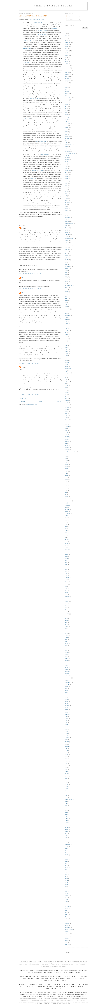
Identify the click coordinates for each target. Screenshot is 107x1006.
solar (66, 166)
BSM (66, 703)
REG (66, 183)
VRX (66, 904)
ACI (66, 204)
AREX (35, 23)
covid (66, 503)
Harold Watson (68, 799)
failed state (67, 53)
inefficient (67, 202)
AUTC (66, 699)
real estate (67, 85)
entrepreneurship (69, 238)
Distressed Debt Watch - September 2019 (33, 16)
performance (68, 144)
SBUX (66, 644)
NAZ (66, 622)
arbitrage (67, 552)
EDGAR (40, 23)
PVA (66, 857)
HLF (66, 791)
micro (66, 208)
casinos (67, 362)
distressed (67, 151)
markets (67, 91)
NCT (66, 833)
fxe (66, 206)
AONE (66, 119)
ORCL (66, 635)
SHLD (66, 176)
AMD (66, 690)
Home (40, 401)
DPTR (66, 750)
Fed (66, 140)
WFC (66, 908)
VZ (66, 547)
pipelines (67, 407)
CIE (66, 317)
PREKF (67, 330)
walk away (67, 944)
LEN (66, 477)
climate (66, 496)
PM (66, 219)
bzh (66, 341)
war (66, 272)
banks (66, 281)
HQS (66, 795)
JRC (66, 533)
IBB (66, 428)
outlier (66, 676)
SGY (66, 646)
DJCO (66, 584)
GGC (66, 134)
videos (66, 149)
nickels (66, 445)
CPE (66, 194)
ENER (66, 179)
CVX (66, 462)
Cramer (67, 582)
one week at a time (42, 30)
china (66, 44)
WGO (66, 191)
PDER (66, 637)
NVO (66, 842)
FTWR (66, 765)
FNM (66, 592)
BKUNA (67, 249)
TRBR (66, 893)
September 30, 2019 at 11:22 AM (30, 273)
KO (66, 535)
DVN (66, 752)
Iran (66, 801)
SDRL (66, 300)
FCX (66, 759)
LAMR (66, 432)
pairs (66, 247)
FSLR (66, 467)
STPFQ (67, 117)
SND (66, 872)
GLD (66, 187)
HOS (66, 424)
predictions (67, 315)
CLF (66, 379)
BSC (66, 571)
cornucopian (68, 501)
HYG (66, 797)
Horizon (67, 426)
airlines (67, 919)
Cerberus (67, 577)
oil (65, 59)
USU (66, 336)
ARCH (66, 411)
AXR (66, 565)
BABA (66, 567)
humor (66, 93)
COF (66, 573)
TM (66, 891)
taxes (66, 289)
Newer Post (22, 401)
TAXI (66, 885)
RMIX (66, 213)
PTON (66, 855)
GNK (66, 132)
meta (66, 287)
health (66, 554)
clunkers (67, 499)
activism (67, 400)
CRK (66, 518)
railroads (67, 447)
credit (66, 46)
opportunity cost (69, 929)
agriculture (67, 266)
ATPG (66, 292)
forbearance (54, 28)
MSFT (66, 324)
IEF (66, 95)
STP (66, 40)
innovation (67, 245)
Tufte (66, 654)
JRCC (66, 142)
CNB (66, 720)
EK (66, 586)
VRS (66, 656)
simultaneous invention (70, 452)
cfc (65, 283)
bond (44, 23)
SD (66, 492)
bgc (66, 665)
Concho (67, 737)
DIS (66, 744)
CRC (42, 155)
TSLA (66, 110)
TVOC (66, 652)
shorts (66, 270)
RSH (66, 48)
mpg (66, 507)
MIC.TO (67, 825)
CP (22, 228)
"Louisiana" (68, 682)
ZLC (66, 917)
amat (66, 921)
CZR (66, 520)
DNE (66, 748)
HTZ (66, 603)
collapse (67, 157)
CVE (66, 226)
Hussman (67, 123)
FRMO (66, 385)
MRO (66, 356)
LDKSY (67, 614)
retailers (67, 449)
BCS (66, 569)
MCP (66, 106)
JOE (66, 473)
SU (66, 215)
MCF (66, 823)
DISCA (67, 746)
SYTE (66, 880)
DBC (66, 740)
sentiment (67, 42)
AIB (66, 456)
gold (66, 258)
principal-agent (68, 343)
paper (66, 931)
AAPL (66, 162)
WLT (66, 89)
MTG (66, 620)
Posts (68, 16)
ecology (67, 923)
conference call (27, 48)
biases (66, 339)
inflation (67, 76)
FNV (66, 763)
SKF (66, 870)
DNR (37, 141)
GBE (66, 121)
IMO (66, 430)
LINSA (67, 818)
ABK (66, 560)
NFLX (66, 172)
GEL (66, 524)
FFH (66, 590)
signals (66, 375)
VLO (66, 396)
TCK (66, 889)
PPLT (66, 543)
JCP (31, 98)
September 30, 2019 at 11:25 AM (30, 288)
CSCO (66, 731)
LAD (66, 612)
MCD (66, 616)
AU (66, 697)
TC (66, 887)
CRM (66, 725)
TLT (66, 57)
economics (67, 74)
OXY (66, 541)
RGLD (66, 392)
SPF (66, 200)
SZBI (66, 882)
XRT (66, 912)
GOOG (66, 296)
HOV (66, 168)
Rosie (66, 867)
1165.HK (67, 684)
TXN (66, 897)
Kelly (66, 814)
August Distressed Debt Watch (36, 19)
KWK (66, 475)
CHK (66, 102)
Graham (67, 420)
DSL (66, 125)
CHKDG (67, 234)
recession (67, 66)
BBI (66, 262)
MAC (66, 820)
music (66, 61)
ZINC (66, 914)
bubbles (67, 51)
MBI (66, 481)
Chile (66, 579)
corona (66, 255)
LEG (66, 816)
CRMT (66, 727)
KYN (66, 810)
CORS (66, 415)
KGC (66, 806)
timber (66, 938)
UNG (66, 902)
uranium (67, 940)
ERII (66, 756)
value (66, 130)
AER (66, 562)
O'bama (67, 155)
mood (66, 230)
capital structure (69, 223)
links (66, 36)
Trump (66, 334)
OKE (66, 631)
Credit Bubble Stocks (53, 5)
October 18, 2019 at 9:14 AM (29, 363)
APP (66, 695)
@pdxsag (67, 136)
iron (66, 443)
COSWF (67, 381)
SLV (66, 108)
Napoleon (67, 844)
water (66, 454)
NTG (66, 624)
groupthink (67, 80)
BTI (66, 274)
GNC (66, 417)
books (66, 38)
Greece (66, 174)
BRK (66, 185)
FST (66, 522)
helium (66, 667)
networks (67, 509)
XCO (66, 253)
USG (66, 189)
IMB (66, 605)
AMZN (66, 260)
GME (66, 774)
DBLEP (67, 742)
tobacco (67, 159)
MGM (66, 87)
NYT (66, 486)
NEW (66, 326)
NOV (66, 838)
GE (66, 388)
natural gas (67, 70)
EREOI (67, 754)
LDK (66, 321)
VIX (66, 302)
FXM (66, 469)
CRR (66, 729)
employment (68, 170)
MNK (33, 170)
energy (66, 127)
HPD (66, 793)
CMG (66, 460)
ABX (66, 688)
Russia (66, 228)
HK (66, 599)
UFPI (66, 899)
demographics (68, 285)
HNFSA (67, 601)
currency (67, 405)
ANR (66, 345)
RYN (66, 865)
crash (66, 364)
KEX (66, 607)
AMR (66, 409)
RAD (66, 861)
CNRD (66, 55)
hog (66, 371)
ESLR (66, 115)
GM (66, 390)
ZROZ (66, 360)
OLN (66, 264)
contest (66, 240)
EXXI (66, 104)
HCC (66, 422)
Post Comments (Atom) (32, 404)
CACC (66, 708)
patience (67, 100)
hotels (66, 925)
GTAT (66, 784)
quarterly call (26, 119)
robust (66, 556)
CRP (66, 575)
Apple (66, 701)
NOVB (66, 840)
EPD (66, 251)
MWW (66, 829)
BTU (66, 112)
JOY (66, 803)
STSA (66, 878)
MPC (66, 618)
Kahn (66, 812)
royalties (67, 936)
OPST (66, 633)
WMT (66, 661)
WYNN (67, 550)
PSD (66, 852)
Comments (70, 19)
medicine (67, 268)
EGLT (66, 464)
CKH (66, 716)
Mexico (67, 484)
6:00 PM (31, 219)
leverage (67, 669)
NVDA (66, 626)
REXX (66, 863)
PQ (66, 641)
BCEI (66, 232)
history (66, 243)
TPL (66, 394)
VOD (66, 304)
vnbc (66, 942)
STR (66, 648)
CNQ (66, 277)
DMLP (66, 349)
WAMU (67, 658)
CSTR (66, 733)
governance (68, 368)
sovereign (67, 513)
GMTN (66, 776)
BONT (66, 347)
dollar (66, 366)
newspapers (68, 373)
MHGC (67, 539)
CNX (66, 722)
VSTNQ (67, 906)
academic (67, 68)
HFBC (66, 788)
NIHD (66, 198)
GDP (66, 181)
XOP (66, 910)
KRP (66, 808)
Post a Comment (23, 398)
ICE (66, 526)
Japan (66, 351)
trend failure (68, 678)
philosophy (68, 217)
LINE (66, 236)
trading (66, 83)
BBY (66, 413)
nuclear (67, 673)
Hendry (67, 319)
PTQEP (67, 437)
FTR (38, 34)
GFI (66, 767)
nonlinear (67, 671)
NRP (66, 328)
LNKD (66, 353)
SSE (66, 876)
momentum (68, 311)
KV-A (66, 147)
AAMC (67, 686)
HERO (66, 786)
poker (66, 511)
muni (66, 313)
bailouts (67, 78)
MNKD (67, 827)
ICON (66, 471)
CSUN (66, 735)
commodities (68, 98)
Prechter (67, 221)
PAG (66, 848)
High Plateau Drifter (70, 153)
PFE (66, 850)
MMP (66, 298)
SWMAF (67, 441)
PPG (66, 639)
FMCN (66, 761)
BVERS (67, 705)
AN (66, 693)
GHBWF (67, 771)
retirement (67, 934)
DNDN (66, 211)
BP (66, 377)
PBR (66, 488)
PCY (66, 490)
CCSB (66, 712)
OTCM (66, 846)
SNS (66, 874)
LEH (66, 435)
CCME (66, 710)
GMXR (67, 63)
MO (66, 196)
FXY (66, 594)
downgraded (26, 62)
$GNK (66, 558)
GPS (66, 780)
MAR (66, 479)
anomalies (67, 309)
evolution (67, 505)
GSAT (66, 782)
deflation (67, 138)
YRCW (67, 398)
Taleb (66, 358)
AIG (66, 458)
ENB (66, 588)
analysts (67, 72)
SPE (66, 332)
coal (66, 164)
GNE (66, 778)
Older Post (59, 401)
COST (66, 515)
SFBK (66, 439)
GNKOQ (67, 597)
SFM (66, 545)
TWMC (67, 895)
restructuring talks (27, 40)
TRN (66, 650)
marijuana (67, 927)
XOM (66, 306)
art (65, 663)
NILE (66, 835)
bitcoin (66, 403)
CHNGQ (67, 714)
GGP (66, 769)
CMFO (66, 718)
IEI (66, 528)
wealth (66, 680)
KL (66, 609)
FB (66, 294)
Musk (66, 831)
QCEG (66, 859)
